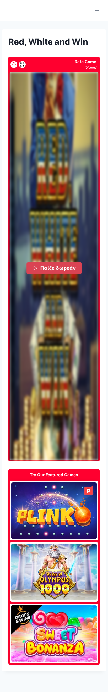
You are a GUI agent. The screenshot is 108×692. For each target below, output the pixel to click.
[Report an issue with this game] (13, 64)
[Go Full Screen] (22, 64)
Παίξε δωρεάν (57, 268)
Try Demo (54, 510)
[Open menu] (97, 10)
